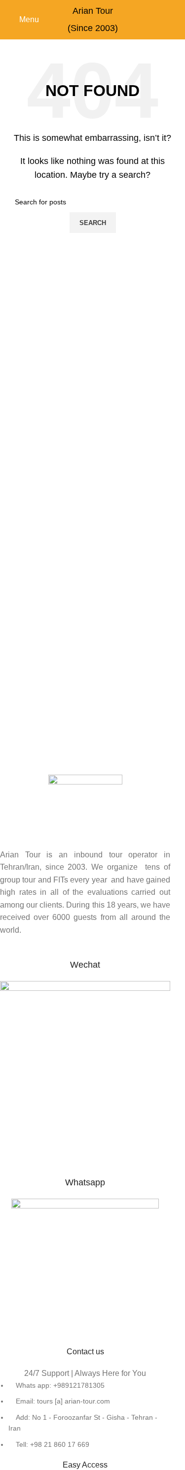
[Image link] (85, 1272)
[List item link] (85, 1415)
